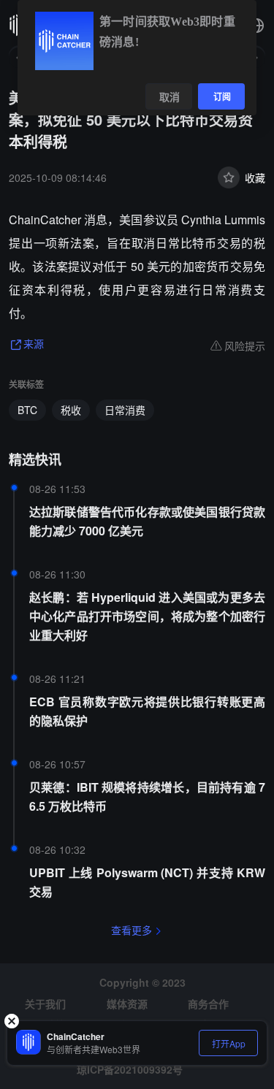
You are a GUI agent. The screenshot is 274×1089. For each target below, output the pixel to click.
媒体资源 (127, 1003)
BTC (27, 409)
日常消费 (124, 409)
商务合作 (208, 1003)
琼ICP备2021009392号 (130, 1069)
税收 (71, 409)
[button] (256, 25)
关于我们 (45, 1003)
